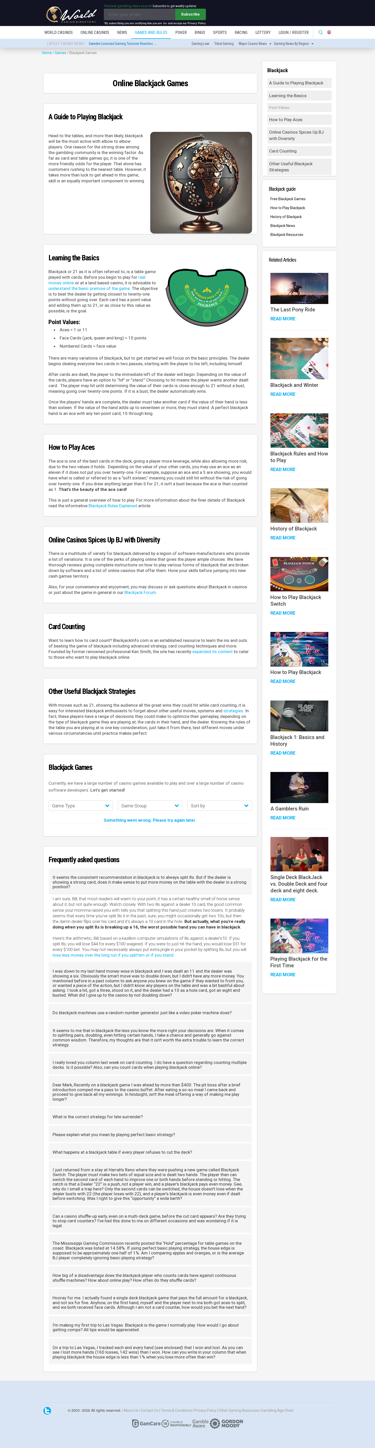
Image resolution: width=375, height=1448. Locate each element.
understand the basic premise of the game (89, 288)
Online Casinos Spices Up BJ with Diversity (296, 135)
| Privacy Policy (205, 1410)
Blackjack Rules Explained (113, 505)
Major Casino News (253, 44)
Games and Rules (151, 32)
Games (60, 53)
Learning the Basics (288, 95)
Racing (241, 32)
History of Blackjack (286, 217)
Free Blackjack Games (288, 199)
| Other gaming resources (238, 1410)
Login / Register (294, 32)
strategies (233, 710)
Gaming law (200, 44)
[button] (81, 806)
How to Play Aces (286, 119)
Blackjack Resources (286, 235)
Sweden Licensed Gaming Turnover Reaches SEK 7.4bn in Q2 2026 (136, 44)
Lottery (263, 32)
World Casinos (58, 32)
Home (47, 53)
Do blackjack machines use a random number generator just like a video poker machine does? (142, 1012)
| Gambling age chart (277, 1410)
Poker (181, 32)
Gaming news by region (291, 44)
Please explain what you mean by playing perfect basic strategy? (114, 1134)
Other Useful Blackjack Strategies (290, 166)
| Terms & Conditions (176, 1410)
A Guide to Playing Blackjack (296, 82)
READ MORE (282, 319)
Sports (220, 32)
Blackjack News (282, 226)
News (122, 32)
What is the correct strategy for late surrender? (98, 1116)
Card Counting (283, 151)
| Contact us (149, 1410)
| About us (130, 1410)
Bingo (200, 32)
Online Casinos (95, 32)
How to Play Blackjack (287, 208)
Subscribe (190, 14)
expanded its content (212, 651)
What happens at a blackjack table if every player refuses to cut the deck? (122, 1152)
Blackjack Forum (140, 592)
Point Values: (279, 108)
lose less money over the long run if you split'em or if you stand (113, 955)
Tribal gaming (224, 44)
